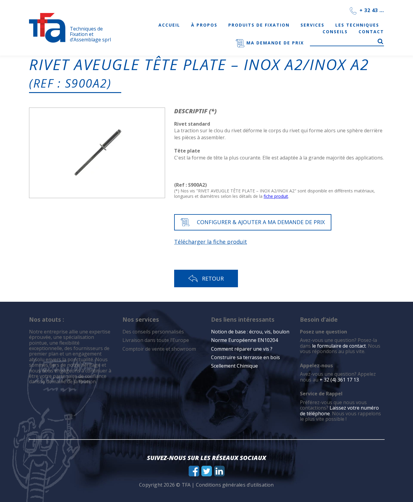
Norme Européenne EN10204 (244, 340)
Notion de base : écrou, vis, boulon (250, 331)
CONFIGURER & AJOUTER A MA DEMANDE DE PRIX (261, 222)
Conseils (335, 31)
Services (312, 25)
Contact (371, 31)
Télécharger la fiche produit (210, 241)
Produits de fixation (259, 25)
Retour (213, 278)
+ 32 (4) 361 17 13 (339, 379)
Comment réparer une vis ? (241, 349)
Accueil (169, 25)
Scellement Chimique (234, 365)
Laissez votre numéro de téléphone (339, 410)
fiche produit (276, 196)
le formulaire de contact (339, 346)
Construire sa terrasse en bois (246, 357)
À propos (204, 25)
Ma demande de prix (274, 43)
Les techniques (357, 25)
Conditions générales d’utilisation (235, 484)
